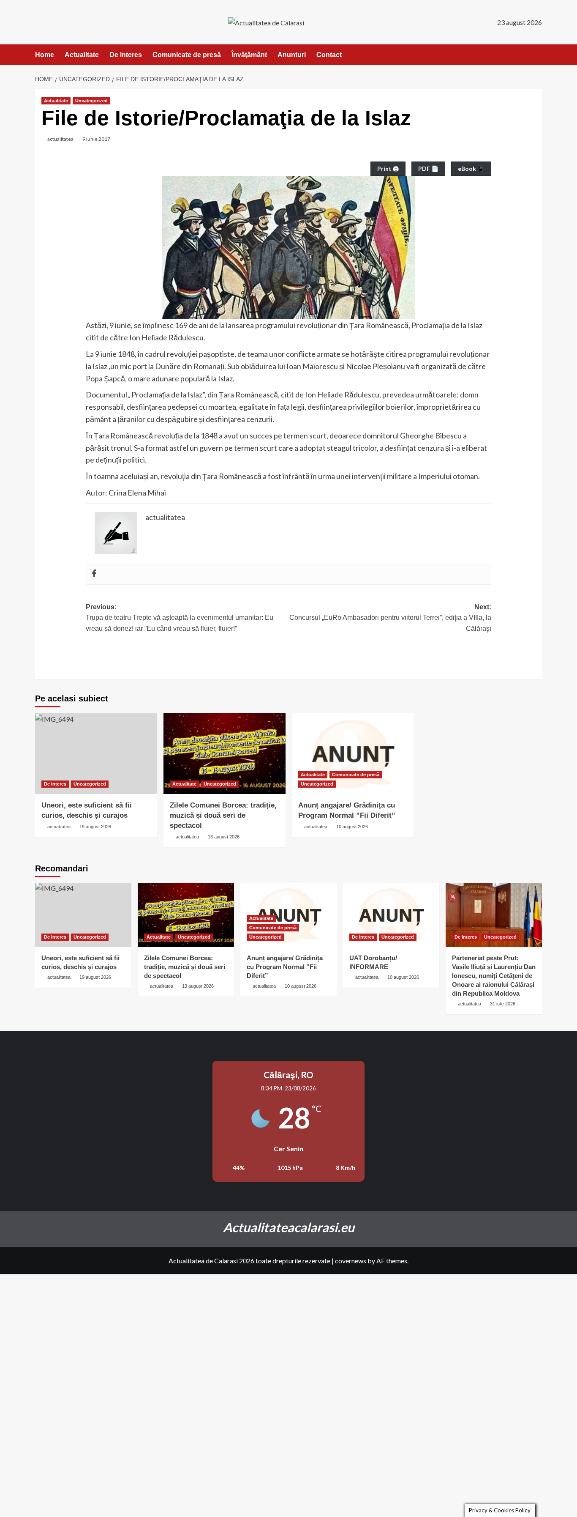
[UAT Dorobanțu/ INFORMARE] (391, 915)
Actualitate (82, 54)
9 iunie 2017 (96, 139)
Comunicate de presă (186, 54)
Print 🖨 (388, 168)
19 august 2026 (95, 826)
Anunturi (292, 54)
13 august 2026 (224, 836)
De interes (125, 54)
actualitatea (60, 139)
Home (44, 54)
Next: (390, 617)
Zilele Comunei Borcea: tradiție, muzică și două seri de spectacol (223, 815)
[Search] (536, 54)
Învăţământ (249, 54)
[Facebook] (94, 574)
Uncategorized (91, 100)
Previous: (179, 617)
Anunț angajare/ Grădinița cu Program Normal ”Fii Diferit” (285, 966)
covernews (350, 1261)
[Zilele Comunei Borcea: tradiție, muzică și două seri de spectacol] (224, 753)
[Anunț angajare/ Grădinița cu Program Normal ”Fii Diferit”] (353, 753)
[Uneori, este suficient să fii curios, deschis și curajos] (96, 753)
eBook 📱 (471, 168)
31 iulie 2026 (502, 1003)
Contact (329, 54)
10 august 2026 (352, 826)
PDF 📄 (428, 168)
